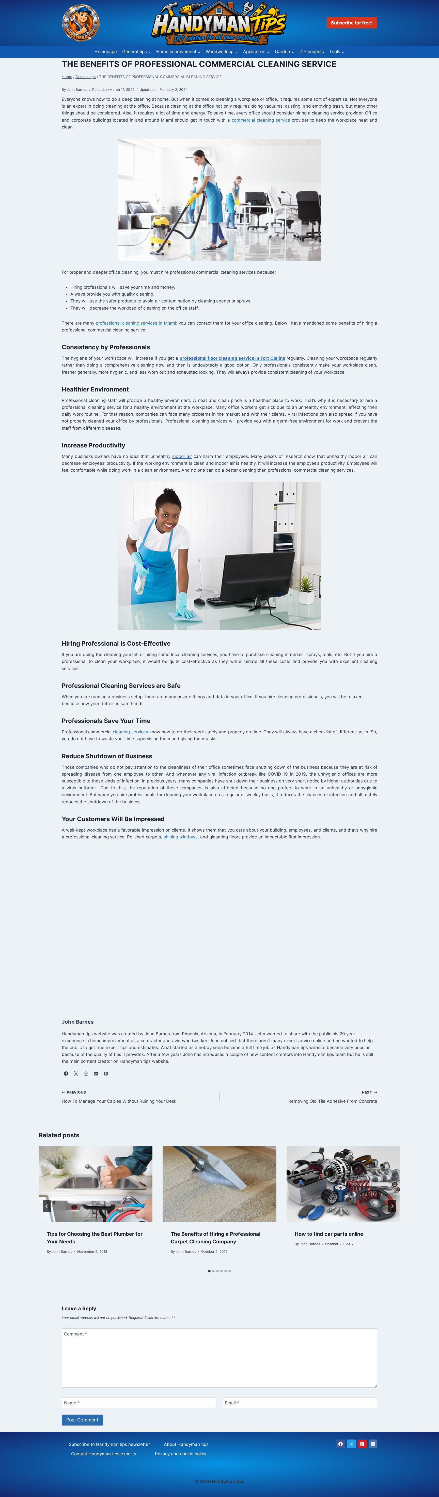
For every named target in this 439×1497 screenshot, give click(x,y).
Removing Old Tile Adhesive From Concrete (332, 1097)
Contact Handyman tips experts (103, 1453)
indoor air (182, 456)
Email (232, 1402)
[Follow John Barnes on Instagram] (86, 1073)
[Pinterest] (362, 1444)
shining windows (181, 836)
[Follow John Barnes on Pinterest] (105, 1073)
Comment (75, 1333)
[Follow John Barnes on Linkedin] (95, 1073)
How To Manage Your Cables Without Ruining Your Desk (119, 1097)
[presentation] (95, 1184)
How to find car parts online (329, 1234)
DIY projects (312, 51)
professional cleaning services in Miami (136, 323)
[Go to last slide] (47, 1206)
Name (72, 1402)
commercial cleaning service (261, 120)
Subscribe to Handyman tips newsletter (109, 1444)
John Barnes (62, 1251)
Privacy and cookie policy (180, 1453)
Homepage (106, 51)
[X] (351, 1444)
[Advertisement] (214, 923)
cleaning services (130, 731)
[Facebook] (340, 1444)
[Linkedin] (373, 1444)
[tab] (209, 1271)
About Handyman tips (186, 1444)
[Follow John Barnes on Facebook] (66, 1073)
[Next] (392, 1206)
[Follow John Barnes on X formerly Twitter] (76, 1073)
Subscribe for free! (352, 22)
